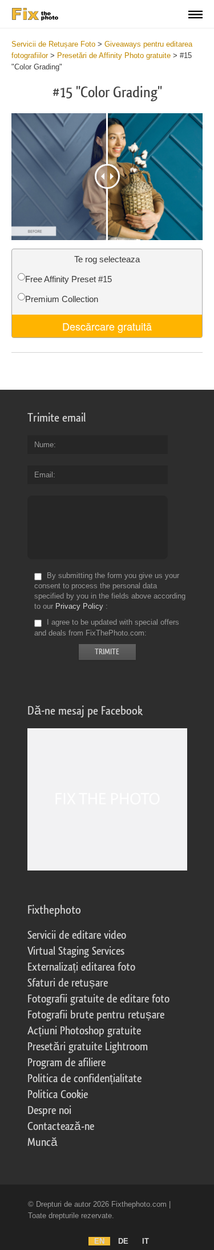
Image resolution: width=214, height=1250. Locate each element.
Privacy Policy (79, 606)
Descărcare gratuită (107, 326)
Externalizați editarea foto (81, 967)
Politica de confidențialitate (84, 1078)
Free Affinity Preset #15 (68, 279)
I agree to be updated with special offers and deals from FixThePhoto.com (106, 627)
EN (99, 1241)
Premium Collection (61, 299)
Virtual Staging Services (75, 951)
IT (145, 1241)
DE (123, 1241)
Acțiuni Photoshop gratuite (84, 1031)
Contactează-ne (60, 1126)
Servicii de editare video (76, 935)
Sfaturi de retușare (67, 983)
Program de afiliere (66, 1063)
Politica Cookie (57, 1094)
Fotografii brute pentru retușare (95, 1015)
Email (43, 475)
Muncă (42, 1142)
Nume (44, 444)
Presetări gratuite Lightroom (87, 1047)
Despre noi (49, 1110)
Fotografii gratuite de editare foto (98, 999)
